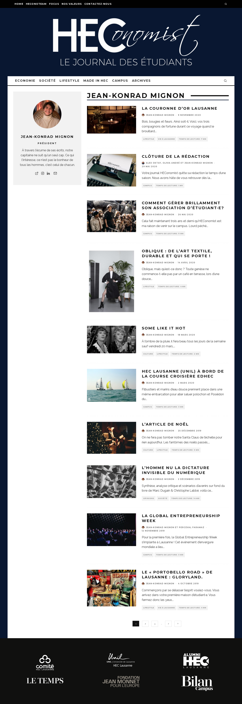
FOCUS (54, 3)
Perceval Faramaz (191, 527)
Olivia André (171, 163)
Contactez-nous (98, 3)
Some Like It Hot (164, 328)
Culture (148, 354)
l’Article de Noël (165, 424)
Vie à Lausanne (166, 139)
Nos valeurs (72, 3)
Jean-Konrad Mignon (160, 115)
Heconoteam (36, 3)
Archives (141, 80)
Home (19, 3)
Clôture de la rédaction (176, 156)
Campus (120, 80)
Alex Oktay (153, 163)
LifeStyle (70, 80)
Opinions (148, 498)
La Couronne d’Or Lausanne (179, 108)
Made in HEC (95, 80)
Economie (25, 80)
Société (47, 80)
